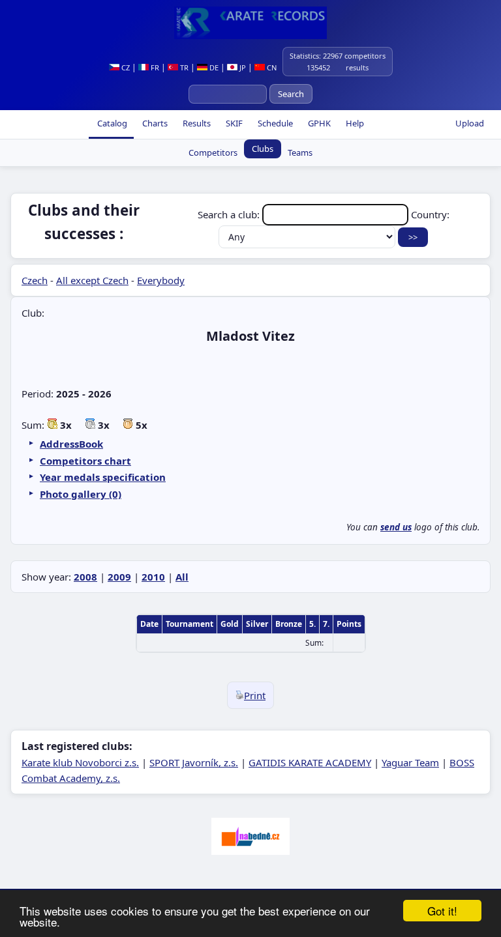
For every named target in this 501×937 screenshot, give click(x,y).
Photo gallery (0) (80, 493)
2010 (153, 576)
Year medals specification (103, 476)
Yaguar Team (410, 762)
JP (241, 67)
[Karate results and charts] (250, 23)
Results (196, 123)
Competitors (213, 152)
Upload (469, 123)
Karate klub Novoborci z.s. (80, 762)
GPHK (318, 123)
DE (213, 67)
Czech (35, 280)
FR (154, 67)
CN (271, 67)
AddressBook (71, 443)
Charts (154, 123)
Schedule (274, 123)
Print (255, 695)
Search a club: (230, 214)
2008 (85, 576)
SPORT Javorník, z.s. (193, 762)
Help (354, 123)
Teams (300, 152)
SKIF (233, 123)
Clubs (262, 148)
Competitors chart (85, 460)
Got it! (442, 910)
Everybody (161, 280)
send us (396, 527)
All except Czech (92, 280)
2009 (119, 576)
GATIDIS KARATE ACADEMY (310, 762)
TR (183, 67)
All (182, 576)
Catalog (111, 123)
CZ (124, 67)
